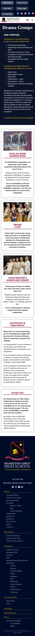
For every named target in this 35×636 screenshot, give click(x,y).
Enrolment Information (13, 536)
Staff (11, 508)
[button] (27, 20)
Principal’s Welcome (12, 495)
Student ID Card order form (14, 541)
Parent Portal (22, 3)
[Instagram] (16, 487)
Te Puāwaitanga (15, 623)
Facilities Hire (10, 516)
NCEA (8, 558)
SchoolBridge (7, 14)
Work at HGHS (10, 521)
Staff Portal (7, 3)
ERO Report (9, 519)
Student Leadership (16, 511)
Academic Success (12, 550)
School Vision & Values (13, 498)
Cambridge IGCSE (11, 552)
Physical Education (16, 584)
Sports (8, 604)
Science (12, 587)
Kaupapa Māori (11, 514)
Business (13, 568)
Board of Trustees (15, 506)
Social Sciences (15, 589)
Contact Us (9, 527)
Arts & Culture (10, 601)
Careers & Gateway (16, 571)
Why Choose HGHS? (12, 500)
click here (30, 118)
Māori (12, 579)
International (10, 613)
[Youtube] (19, 487)
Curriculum (9, 555)
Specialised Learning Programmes (17, 560)
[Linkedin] (22, 487)
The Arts (12, 566)
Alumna (8, 524)
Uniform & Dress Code (13, 538)
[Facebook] (12, 487)
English (12, 573)
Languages (13, 576)
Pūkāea (12, 626)
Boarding (8, 608)
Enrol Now (7, 8)
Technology (14, 592)
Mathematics (14, 581)
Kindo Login (22, 8)
